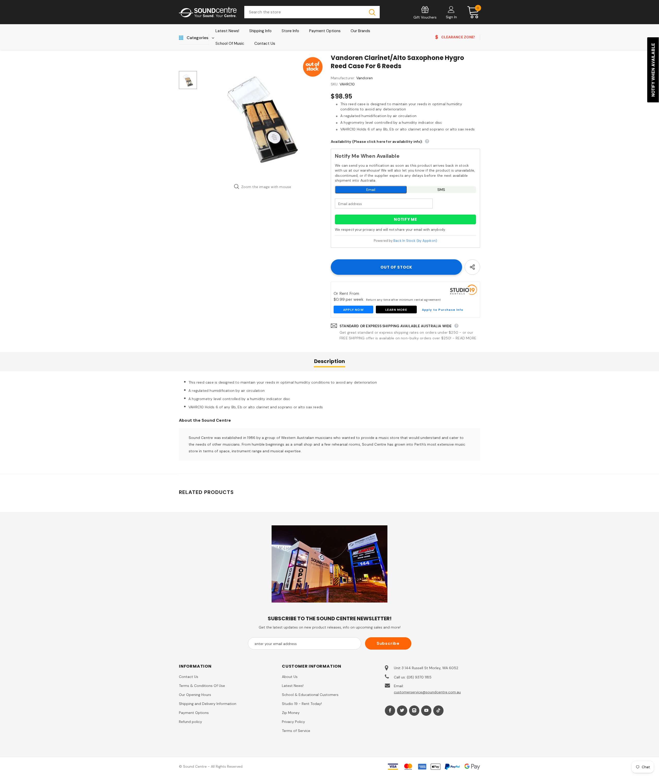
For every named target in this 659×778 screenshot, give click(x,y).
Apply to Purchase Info (442, 310)
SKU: (335, 84)
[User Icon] (451, 9)
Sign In (451, 17)
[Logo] (208, 12)
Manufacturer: (343, 78)
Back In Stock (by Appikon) (415, 240)
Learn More (396, 310)
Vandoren (364, 78)
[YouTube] (426, 710)
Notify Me (405, 219)
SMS (441, 189)
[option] (262, 117)
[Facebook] (390, 710)
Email (370, 189)
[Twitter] (402, 710)
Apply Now (353, 310)
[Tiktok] (438, 710)
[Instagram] (414, 710)
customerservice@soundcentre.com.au (427, 692)
